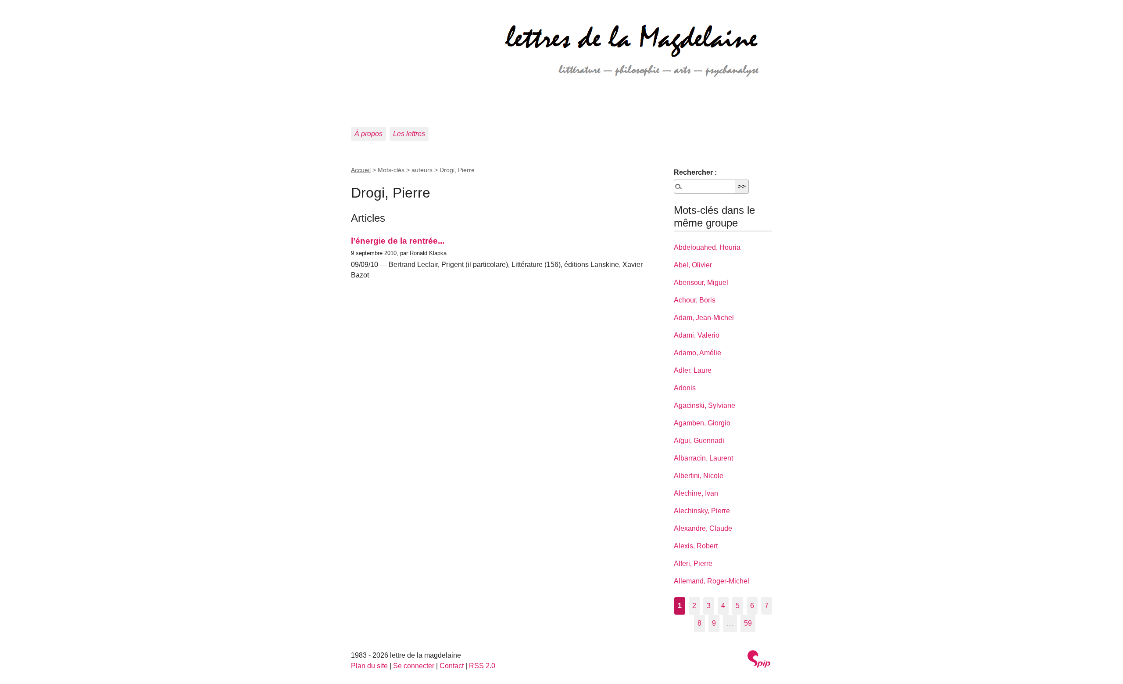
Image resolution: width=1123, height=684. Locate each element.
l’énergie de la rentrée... (397, 240)
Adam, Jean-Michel (704, 317)
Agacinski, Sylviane (704, 405)
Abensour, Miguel (701, 282)
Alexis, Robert (696, 546)
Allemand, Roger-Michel (711, 581)
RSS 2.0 (482, 666)
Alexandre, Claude (703, 528)
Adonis (685, 388)
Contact (452, 666)
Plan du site (369, 666)
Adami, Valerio (696, 335)
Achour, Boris (694, 300)
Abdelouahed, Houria (707, 247)
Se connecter (413, 666)
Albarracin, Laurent (703, 458)
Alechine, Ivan (696, 493)
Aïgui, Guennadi (699, 440)
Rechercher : (695, 172)
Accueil (361, 169)
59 (748, 623)
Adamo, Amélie (697, 352)
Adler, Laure (693, 370)
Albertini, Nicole (698, 475)
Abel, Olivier (693, 265)
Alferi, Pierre (693, 563)
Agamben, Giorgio (702, 423)
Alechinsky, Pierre (702, 511)
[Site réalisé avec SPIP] (759, 660)
